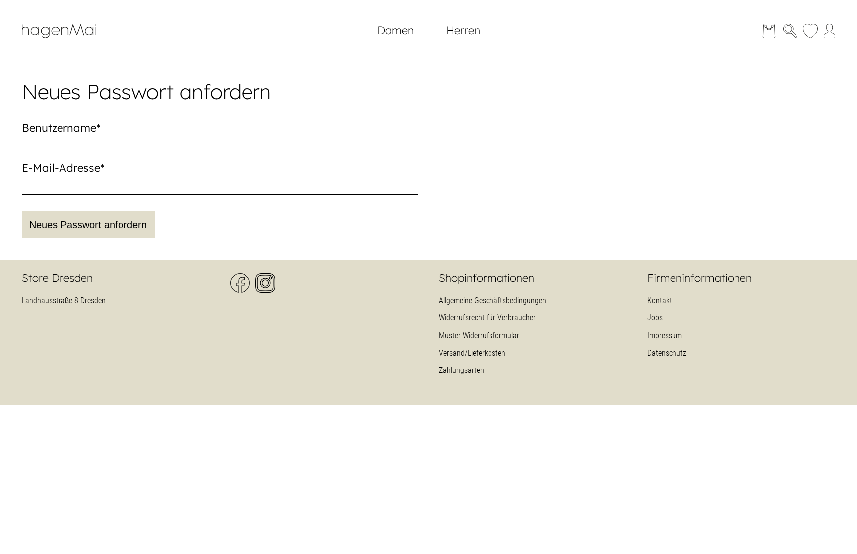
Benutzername (61, 128)
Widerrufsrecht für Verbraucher (487, 317)
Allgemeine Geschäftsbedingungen (492, 300)
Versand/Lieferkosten (472, 353)
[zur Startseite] (66, 43)
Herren (463, 30)
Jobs (655, 317)
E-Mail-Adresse (63, 168)
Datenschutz (666, 353)
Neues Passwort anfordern (88, 224)
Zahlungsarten (461, 370)
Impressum (664, 335)
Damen (395, 30)
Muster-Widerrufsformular (479, 335)
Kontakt (659, 300)
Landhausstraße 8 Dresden (64, 300)
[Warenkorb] (769, 31)
